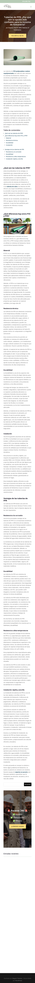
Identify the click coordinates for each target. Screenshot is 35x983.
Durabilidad (9, 143)
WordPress (18, 980)
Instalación (9, 145)
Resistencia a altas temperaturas (16, 156)
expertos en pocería (21, 772)
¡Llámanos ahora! (17, 826)
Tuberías (24, 27)
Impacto (10, 27)
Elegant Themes (17, 978)
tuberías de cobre (12, 186)
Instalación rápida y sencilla (14, 159)
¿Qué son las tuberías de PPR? (14, 133)
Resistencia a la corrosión (13, 152)
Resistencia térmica (12, 140)
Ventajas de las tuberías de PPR (14, 149)
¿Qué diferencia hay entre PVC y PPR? (16, 136)
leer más (7, 888)
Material (8, 138)
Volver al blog (17, 36)
